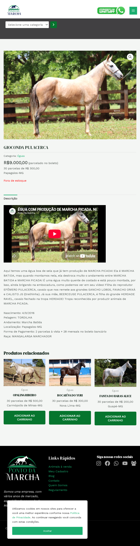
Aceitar (47, 530)
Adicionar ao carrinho (24, 417)
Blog (51, 476)
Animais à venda (60, 466)
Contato (53, 480)
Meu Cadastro (58, 471)
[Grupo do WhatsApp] (133, 463)
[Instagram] (98, 463)
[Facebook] (107, 463)
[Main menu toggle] (133, 10)
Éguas (21, 155)
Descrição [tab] (10, 198)
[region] (47, 519)
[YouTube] (125, 463)
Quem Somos (57, 485)
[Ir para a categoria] (53, 24)
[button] (130, 57)
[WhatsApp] (116, 463)
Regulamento (57, 490)
